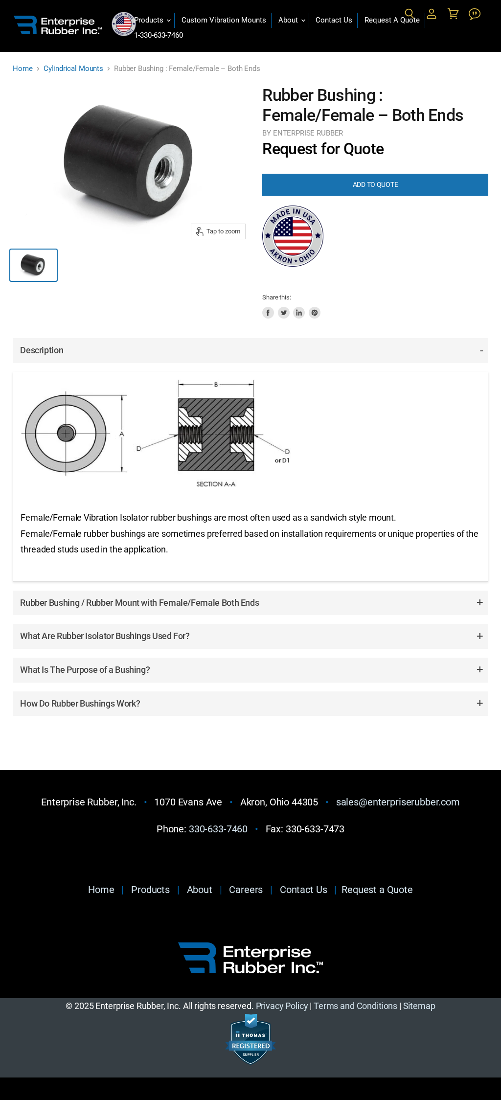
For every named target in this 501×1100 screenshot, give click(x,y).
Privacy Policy (282, 1006)
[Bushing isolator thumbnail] (33, 265)
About (289, 20)
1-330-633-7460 (158, 35)
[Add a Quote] (474, 14)
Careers (246, 889)
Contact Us (334, 20)
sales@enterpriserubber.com (398, 802)
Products (149, 20)
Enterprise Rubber (308, 133)
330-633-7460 (218, 829)
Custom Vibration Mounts (224, 20)
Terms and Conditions (355, 1006)
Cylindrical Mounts (73, 69)
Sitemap (419, 1006)
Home (22, 69)
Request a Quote (377, 889)
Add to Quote (375, 184)
